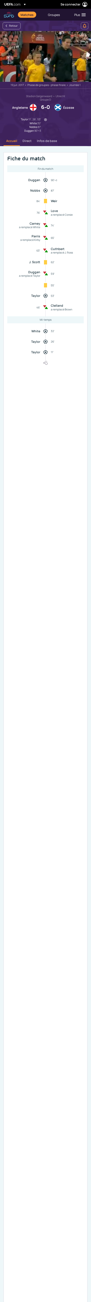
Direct (27, 140)
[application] (45, 56)
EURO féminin (9, 15)
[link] (27, 14)
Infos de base (47, 140)
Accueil (11, 140)
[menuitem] (30, 14)
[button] (79, 14)
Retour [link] (13, 26)
